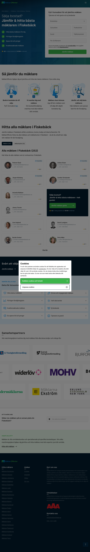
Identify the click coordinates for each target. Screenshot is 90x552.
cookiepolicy (42, 269)
